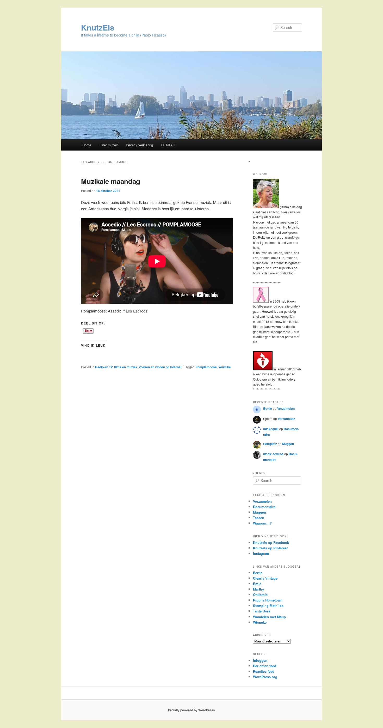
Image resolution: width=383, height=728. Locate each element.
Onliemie (260, 594)
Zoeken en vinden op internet (160, 367)
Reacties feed (263, 671)
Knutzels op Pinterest (270, 547)
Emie (257, 583)
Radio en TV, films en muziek (116, 367)
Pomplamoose (206, 367)
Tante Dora (261, 611)
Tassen (258, 517)
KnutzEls (97, 27)
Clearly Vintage (265, 578)
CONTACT (169, 144)
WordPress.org (265, 676)
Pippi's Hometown (267, 600)
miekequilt (271, 428)
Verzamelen (286, 408)
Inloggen (260, 660)
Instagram (261, 553)
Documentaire (264, 506)
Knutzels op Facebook (271, 542)
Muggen (288, 443)
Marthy (258, 589)
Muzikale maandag (110, 181)
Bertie (257, 572)
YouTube (224, 367)
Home (86, 144)
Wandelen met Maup (269, 616)
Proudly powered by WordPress (191, 710)
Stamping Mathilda (268, 605)
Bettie (267, 408)
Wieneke (260, 622)
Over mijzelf (109, 144)
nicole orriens (273, 454)
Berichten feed (264, 665)
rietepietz (270, 443)
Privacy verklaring (139, 144)
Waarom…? (262, 523)
